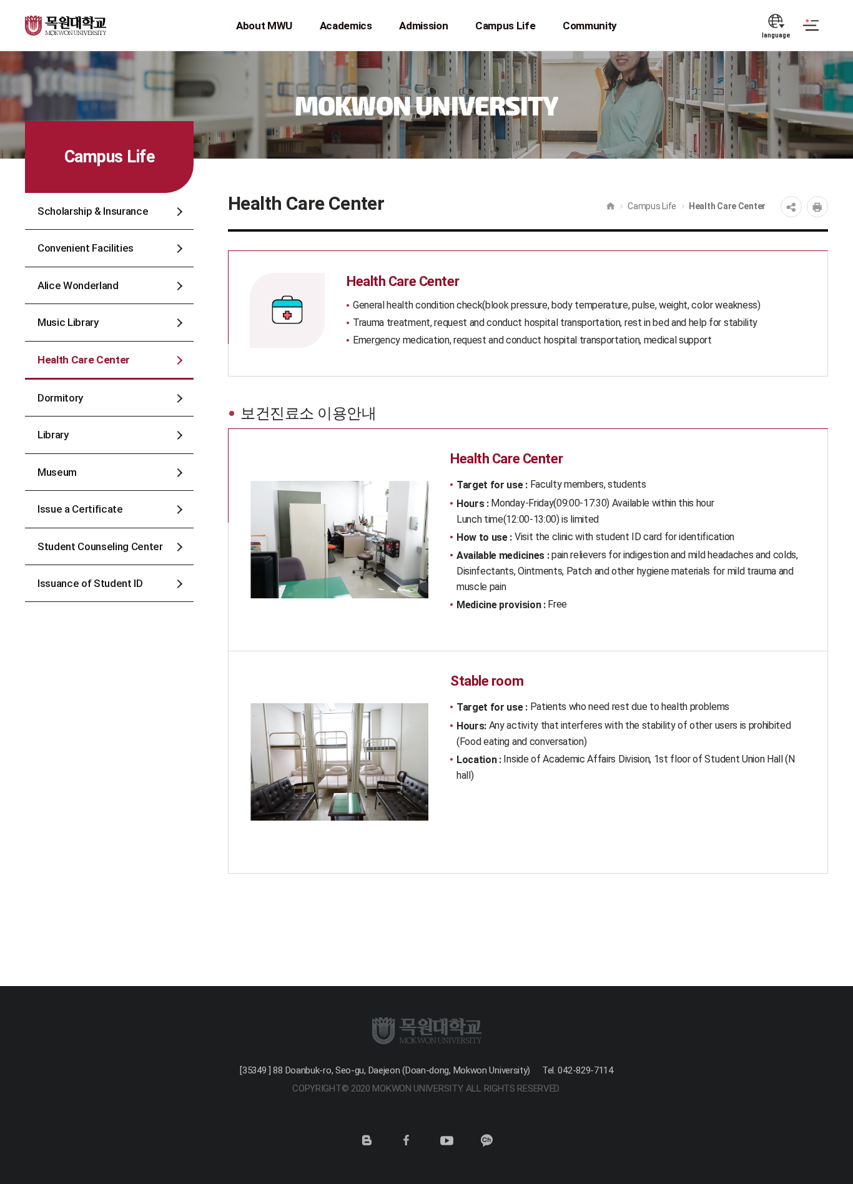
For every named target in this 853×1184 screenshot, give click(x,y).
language (776, 35)
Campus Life (652, 206)
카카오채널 (486, 1140)
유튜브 (446, 1140)
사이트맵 (811, 32)
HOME (610, 206)
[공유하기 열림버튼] (791, 206)
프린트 (817, 206)
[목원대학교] (67, 18)
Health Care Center (727, 206)
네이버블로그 (366, 1140)
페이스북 (406, 1140)
